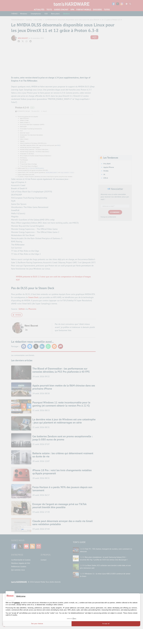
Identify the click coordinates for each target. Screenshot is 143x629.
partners (17, 602)
